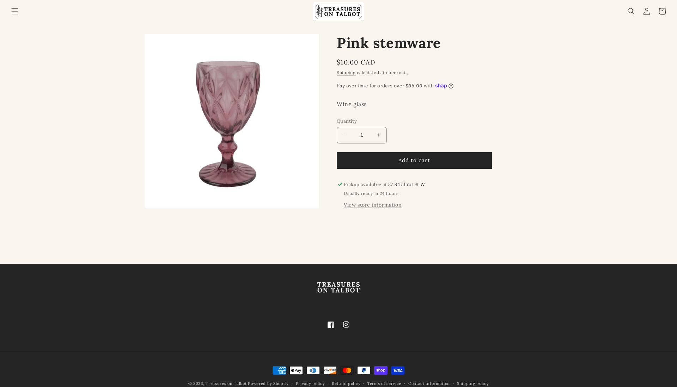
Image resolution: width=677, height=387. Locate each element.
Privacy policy (310, 383)
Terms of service (384, 383)
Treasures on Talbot (226, 383)
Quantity (347, 121)
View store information (373, 205)
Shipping (346, 72)
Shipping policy (473, 383)
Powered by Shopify (268, 383)
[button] (15, 11)
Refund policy (346, 383)
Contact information (429, 383)
